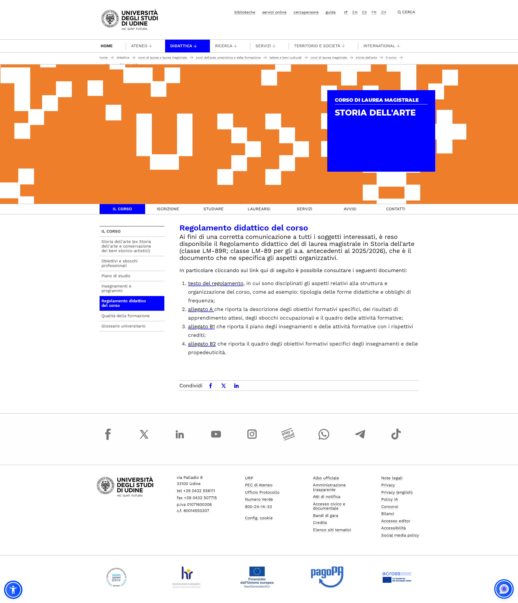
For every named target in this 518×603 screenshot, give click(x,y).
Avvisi (350, 208)
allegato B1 (201, 326)
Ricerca (223, 45)
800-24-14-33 (258, 506)
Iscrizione (168, 208)
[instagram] (252, 439)
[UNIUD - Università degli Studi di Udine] (130, 19)
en (354, 12)
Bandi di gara (325, 515)
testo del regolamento (215, 283)
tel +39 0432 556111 (196, 490)
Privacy (388, 485)
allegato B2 (202, 344)
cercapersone (306, 12)
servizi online (274, 12)
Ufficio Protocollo (262, 492)
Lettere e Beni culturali (286, 57)
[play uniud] (288, 439)
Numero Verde (259, 499)
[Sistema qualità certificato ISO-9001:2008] (116, 577)
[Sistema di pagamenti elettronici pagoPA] (327, 577)
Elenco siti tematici (332, 529)
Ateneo (139, 45)
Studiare (213, 208)
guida (331, 12)
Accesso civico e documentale (329, 506)
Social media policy (400, 535)
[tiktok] (396, 439)
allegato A (201, 309)
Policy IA (389, 499)
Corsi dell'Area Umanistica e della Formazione (228, 57)
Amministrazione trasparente (329, 487)
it (346, 12)
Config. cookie (259, 518)
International (379, 45)
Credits (320, 522)
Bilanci (387, 513)
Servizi (263, 45)
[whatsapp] (324, 439)
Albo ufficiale (326, 478)
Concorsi (389, 506)
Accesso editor (395, 521)
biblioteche (244, 12)
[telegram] (360, 439)
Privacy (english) (397, 492)
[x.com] (144, 439)
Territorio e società (317, 45)
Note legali (392, 478)
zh (383, 12)
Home (107, 45)
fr (374, 12)
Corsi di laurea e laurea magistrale (162, 57)
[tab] (122, 209)
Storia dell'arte (366, 57)
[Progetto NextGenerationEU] (257, 577)
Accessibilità (393, 528)
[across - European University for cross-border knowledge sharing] (397, 577)
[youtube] (216, 439)
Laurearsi (259, 208)
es (364, 12)
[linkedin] (180, 439)
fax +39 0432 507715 (197, 497)
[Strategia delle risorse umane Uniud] (186, 577)
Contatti (395, 208)
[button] (13, 590)
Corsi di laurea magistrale (329, 57)
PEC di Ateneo (258, 485)
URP (249, 478)
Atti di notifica (326, 496)
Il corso (391, 57)
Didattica (181, 45)
